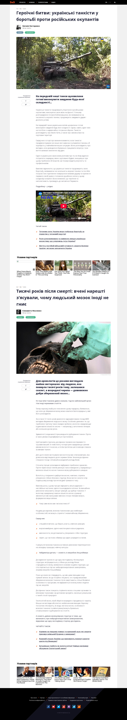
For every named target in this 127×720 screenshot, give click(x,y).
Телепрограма (43, 2)
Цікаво (20, 317)
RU (110, 2)
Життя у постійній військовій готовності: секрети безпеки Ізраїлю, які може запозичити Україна (63, 247)
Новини (31, 2)
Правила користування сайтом (57, 700)
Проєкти (22, 2)
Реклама (93, 698)
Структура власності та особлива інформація (61, 698)
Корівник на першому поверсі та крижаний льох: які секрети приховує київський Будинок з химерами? (65, 632)
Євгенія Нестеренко (31, 26)
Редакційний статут (92, 700)
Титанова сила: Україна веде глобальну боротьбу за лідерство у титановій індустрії (61, 232)
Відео (53, 2)
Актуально (30, 32)
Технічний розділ (83, 698)
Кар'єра (42, 698)
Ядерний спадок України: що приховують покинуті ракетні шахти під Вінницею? (64, 640)
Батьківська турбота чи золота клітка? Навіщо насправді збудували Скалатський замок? (63, 647)
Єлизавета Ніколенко (31, 311)
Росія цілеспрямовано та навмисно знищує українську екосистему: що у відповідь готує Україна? (62, 240)
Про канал (34, 698)
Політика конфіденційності (37, 700)
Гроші (20, 32)
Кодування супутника (76, 700)
